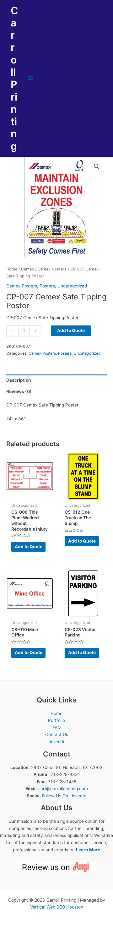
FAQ (56, 727)
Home (11, 269)
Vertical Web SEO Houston (56, 906)
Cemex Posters (52, 269)
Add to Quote (71, 330)
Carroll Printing (14, 78)
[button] (96, 166)
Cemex (27, 269)
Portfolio (56, 720)
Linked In (56, 741)
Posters (47, 285)
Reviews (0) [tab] (19, 391)
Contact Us (56, 734)
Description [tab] (18, 380)
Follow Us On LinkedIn (64, 795)
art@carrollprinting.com (64, 788)
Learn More (88, 849)
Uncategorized (72, 285)
